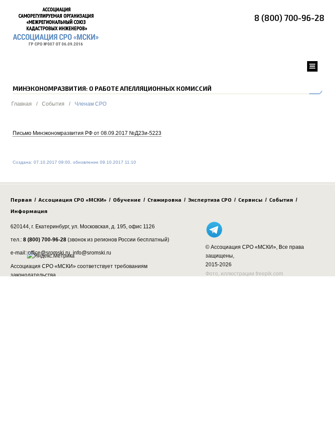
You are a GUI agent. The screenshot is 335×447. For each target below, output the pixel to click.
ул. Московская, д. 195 (99, 227)
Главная (21, 104)
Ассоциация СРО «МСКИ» (72, 199)
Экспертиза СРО (210, 199)
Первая (21, 199)
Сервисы (250, 199)
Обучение (127, 199)
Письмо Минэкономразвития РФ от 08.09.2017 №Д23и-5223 (87, 133)
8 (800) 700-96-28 (289, 18)
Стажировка (164, 199)
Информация (29, 211)
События (53, 104)
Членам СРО (90, 104)
